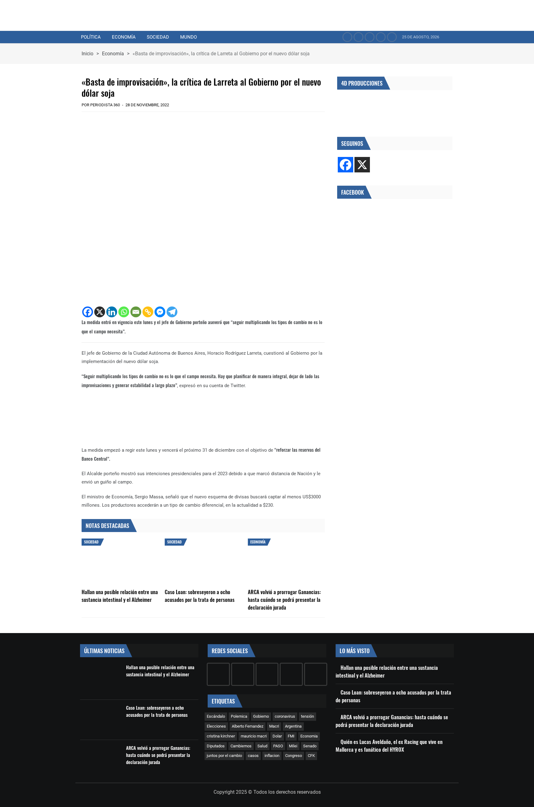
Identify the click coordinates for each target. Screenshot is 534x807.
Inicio (87, 54)
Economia (309, 736)
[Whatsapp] (123, 311)
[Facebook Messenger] (160, 311)
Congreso (293, 755)
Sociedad (158, 37)
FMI (291, 736)
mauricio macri (254, 736)
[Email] (135, 311)
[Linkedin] (111, 311)
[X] (99, 311)
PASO (278, 746)
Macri (274, 726)
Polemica (239, 716)
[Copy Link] (147, 311)
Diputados (216, 746)
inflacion (272, 755)
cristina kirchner (221, 736)
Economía (124, 37)
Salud (262, 746)
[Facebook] (87, 311)
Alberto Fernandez (247, 726)
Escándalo (216, 716)
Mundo (188, 37)
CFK (311, 755)
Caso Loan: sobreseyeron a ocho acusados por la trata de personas (200, 595)
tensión (307, 716)
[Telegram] (172, 311)
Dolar (277, 736)
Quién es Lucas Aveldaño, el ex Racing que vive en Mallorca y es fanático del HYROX (389, 745)
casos (253, 755)
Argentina (293, 726)
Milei (293, 746)
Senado (309, 746)
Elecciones (216, 726)
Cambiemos (241, 746)
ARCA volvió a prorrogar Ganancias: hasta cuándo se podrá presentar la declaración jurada (284, 599)
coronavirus (285, 716)
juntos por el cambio (224, 755)
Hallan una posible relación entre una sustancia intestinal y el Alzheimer (120, 595)
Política (91, 37)
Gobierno (261, 716)
